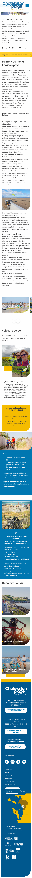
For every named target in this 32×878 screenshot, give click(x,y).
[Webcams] (19, 5)
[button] (10, 5)
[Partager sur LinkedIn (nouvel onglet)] (9, 48)
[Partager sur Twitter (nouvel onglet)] (6, 48)
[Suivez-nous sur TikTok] (18, 762)
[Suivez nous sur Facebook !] (7, 762)
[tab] (12, 792)
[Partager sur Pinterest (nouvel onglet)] (16, 48)
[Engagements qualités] (18, 851)
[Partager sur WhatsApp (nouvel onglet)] (13, 48)
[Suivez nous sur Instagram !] (12, 762)
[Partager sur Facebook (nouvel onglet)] (2, 48)
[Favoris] (6, 5)
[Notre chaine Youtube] (24, 762)
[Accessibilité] (2, 5)
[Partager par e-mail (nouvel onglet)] (20, 48)
